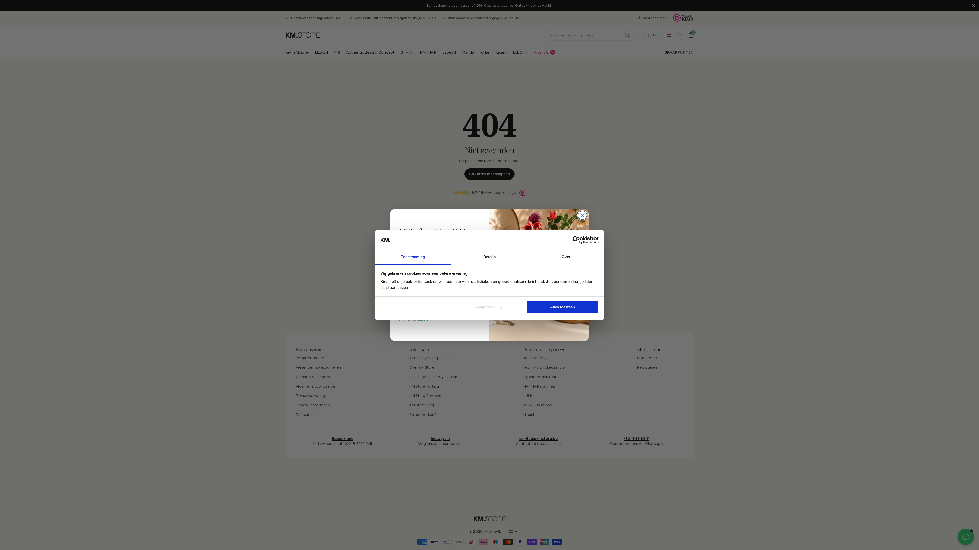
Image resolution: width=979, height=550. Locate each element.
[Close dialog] (582, 215)
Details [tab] (489, 257)
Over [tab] (566, 257)
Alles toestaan (562, 307)
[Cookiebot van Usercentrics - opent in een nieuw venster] (576, 240)
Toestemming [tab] (413, 257)
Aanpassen (486, 307)
